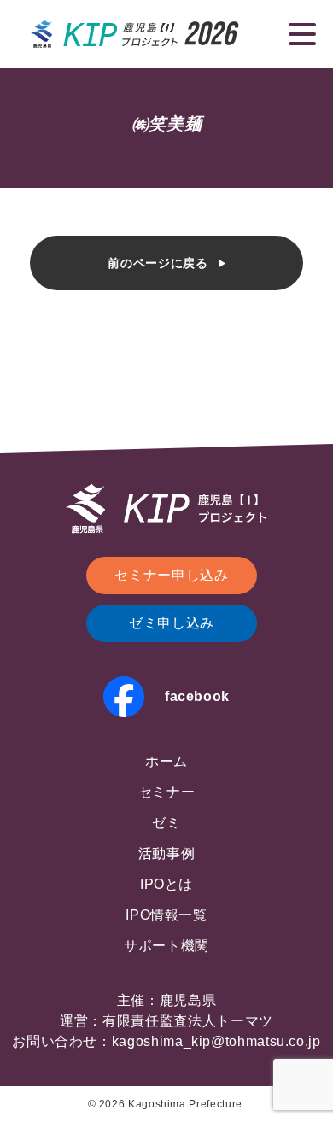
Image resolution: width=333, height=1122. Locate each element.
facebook (197, 696)
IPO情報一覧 (166, 915)
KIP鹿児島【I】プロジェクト (135, 34)
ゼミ (166, 822)
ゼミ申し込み (171, 623)
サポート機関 (166, 945)
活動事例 (167, 853)
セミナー (167, 792)
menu (302, 34)
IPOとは (166, 884)
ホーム (166, 761)
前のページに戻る (157, 263)
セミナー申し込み (171, 575)
